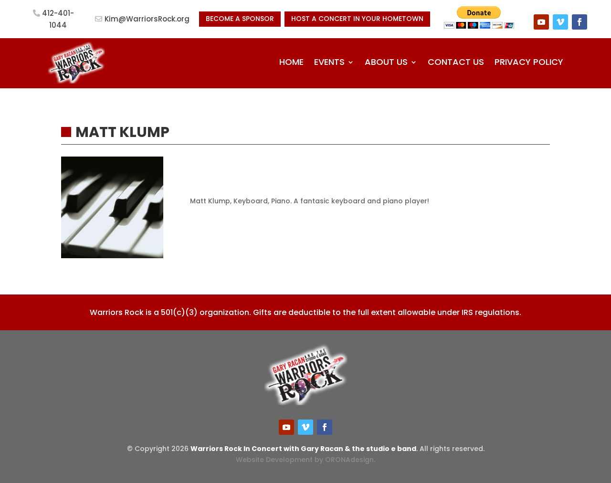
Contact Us (456, 62)
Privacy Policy (529, 62)
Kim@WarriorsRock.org (147, 19)
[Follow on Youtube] (541, 22)
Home (291, 62)
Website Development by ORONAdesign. (305, 459)
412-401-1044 (58, 19)
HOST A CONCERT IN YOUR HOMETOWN (357, 18)
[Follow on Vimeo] (560, 22)
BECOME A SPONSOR (240, 18)
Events (329, 62)
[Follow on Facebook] (579, 22)
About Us (386, 62)
